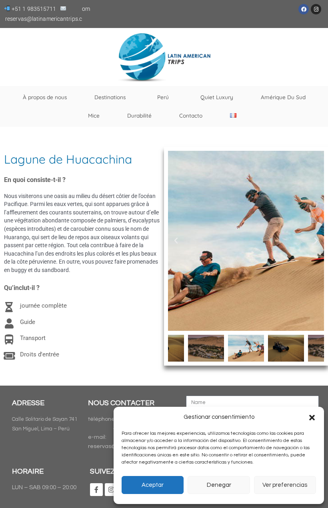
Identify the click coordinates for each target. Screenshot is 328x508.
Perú (163, 97)
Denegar (219, 485)
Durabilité (139, 115)
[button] (312, 418)
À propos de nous (45, 97)
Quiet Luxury (216, 97)
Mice (94, 115)
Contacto (190, 115)
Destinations (110, 97)
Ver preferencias (284, 485)
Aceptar (153, 485)
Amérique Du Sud (283, 97)
